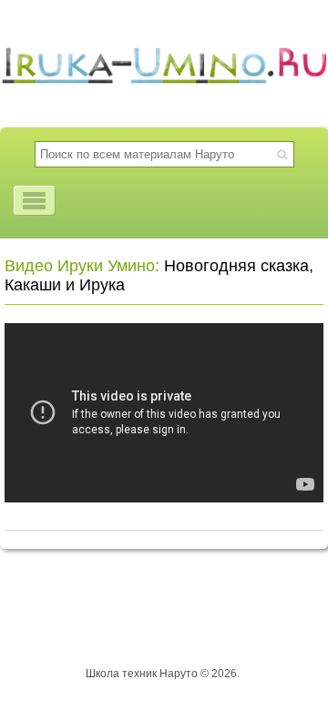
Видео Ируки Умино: (82, 266)
